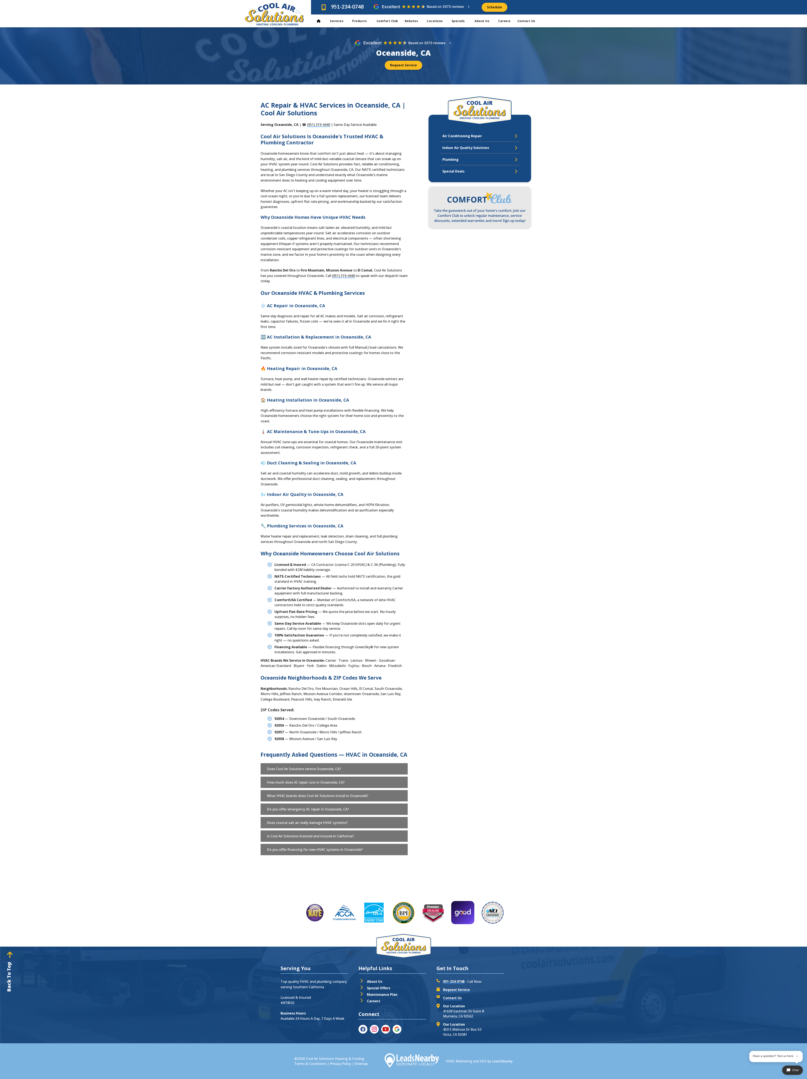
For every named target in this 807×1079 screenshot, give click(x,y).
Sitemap (361, 1063)
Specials (459, 21)
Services (336, 21)
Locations (435, 21)
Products (360, 21)
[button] (334, 769)
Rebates (411, 21)
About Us (482, 21)
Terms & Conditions (310, 1063)
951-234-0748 (347, 7)
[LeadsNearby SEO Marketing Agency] (412, 1061)
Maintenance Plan (382, 994)
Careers (504, 21)
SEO (483, 1061)
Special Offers (378, 988)
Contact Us (526, 21)
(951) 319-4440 (318, 124)
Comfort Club (387, 21)
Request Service (456, 989)
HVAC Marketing (459, 1061)
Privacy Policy (340, 1063)
